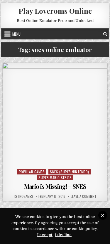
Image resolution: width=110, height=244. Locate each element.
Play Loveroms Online (55, 10)
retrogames (23, 196)
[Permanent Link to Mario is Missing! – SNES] (55, 115)
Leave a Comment (84, 196)
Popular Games (32, 171)
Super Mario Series (55, 177)
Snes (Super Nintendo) (69, 171)
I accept (45, 235)
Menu (16, 34)
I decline (63, 235)
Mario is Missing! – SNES (55, 186)
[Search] (105, 33)
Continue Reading (56, 160)
